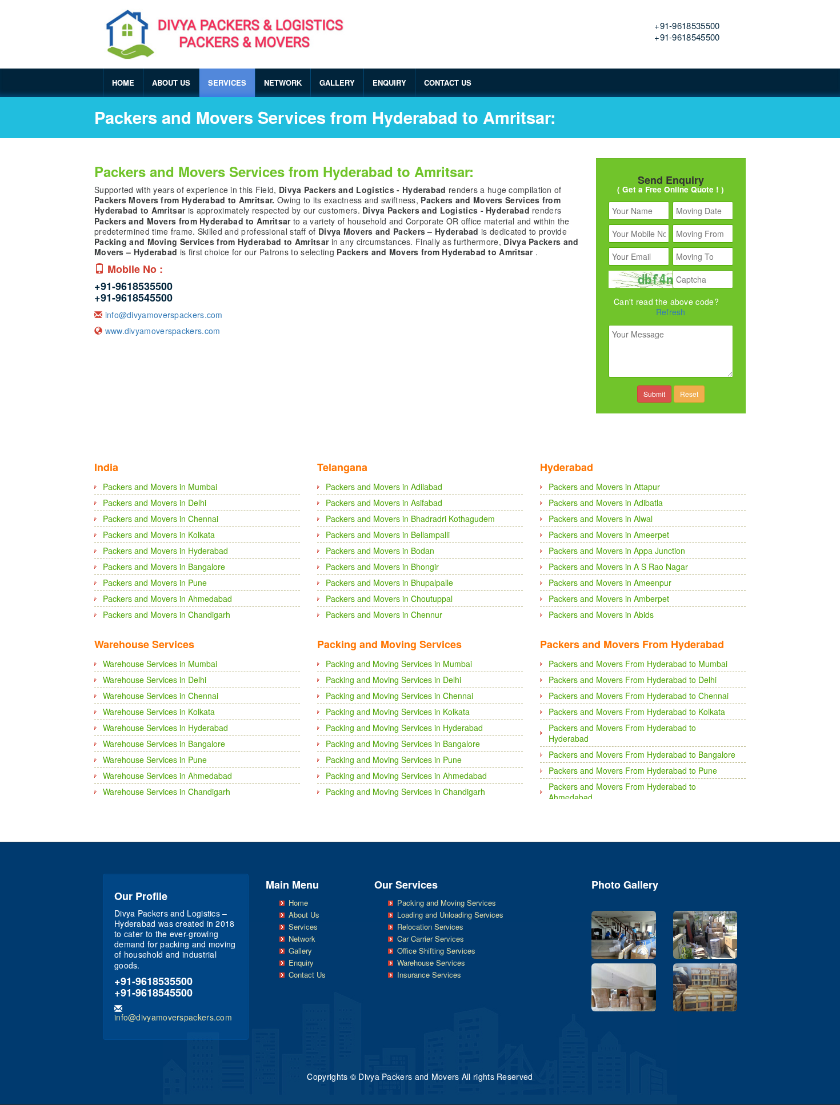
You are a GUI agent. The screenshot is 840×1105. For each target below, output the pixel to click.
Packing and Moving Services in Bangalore (403, 743)
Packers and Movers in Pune (155, 582)
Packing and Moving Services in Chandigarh (405, 791)
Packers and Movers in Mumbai (160, 486)
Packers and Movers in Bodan (380, 550)
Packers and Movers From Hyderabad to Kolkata (637, 711)
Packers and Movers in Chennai (160, 518)
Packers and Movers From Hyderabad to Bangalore (642, 754)
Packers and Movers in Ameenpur (610, 582)
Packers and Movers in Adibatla (606, 502)
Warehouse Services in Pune (155, 759)
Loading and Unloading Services (450, 914)
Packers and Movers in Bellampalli (388, 534)
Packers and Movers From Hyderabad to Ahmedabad (622, 792)
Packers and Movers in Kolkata (159, 534)
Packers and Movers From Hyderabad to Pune (633, 770)
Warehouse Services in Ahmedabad (167, 775)
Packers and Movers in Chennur (384, 614)
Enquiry (389, 82)
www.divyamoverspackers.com (163, 330)
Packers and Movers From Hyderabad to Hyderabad (622, 733)
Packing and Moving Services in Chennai (399, 695)
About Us (171, 82)
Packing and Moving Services (446, 902)
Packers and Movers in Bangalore (164, 566)
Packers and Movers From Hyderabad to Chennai (639, 695)
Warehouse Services (431, 962)
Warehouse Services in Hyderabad (165, 727)
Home (123, 82)
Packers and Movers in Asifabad (384, 502)
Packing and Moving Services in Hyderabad (404, 727)
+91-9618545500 (686, 37)
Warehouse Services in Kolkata (159, 711)
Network (283, 82)
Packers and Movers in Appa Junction (617, 550)
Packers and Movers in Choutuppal (389, 598)
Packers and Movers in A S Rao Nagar (618, 566)
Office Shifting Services (436, 950)
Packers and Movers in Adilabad (384, 486)
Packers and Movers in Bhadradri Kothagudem (410, 518)
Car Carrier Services (430, 938)
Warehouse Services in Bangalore (164, 743)
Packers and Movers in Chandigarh (166, 614)
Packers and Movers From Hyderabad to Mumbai (638, 663)
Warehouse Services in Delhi (154, 679)
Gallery (337, 82)
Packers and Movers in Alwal (601, 518)
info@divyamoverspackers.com (164, 314)
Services (227, 82)
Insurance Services (429, 974)
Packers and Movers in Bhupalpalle (389, 582)
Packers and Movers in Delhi (154, 502)
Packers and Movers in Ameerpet (609, 534)
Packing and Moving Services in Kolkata (398, 711)
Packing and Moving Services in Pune (394, 759)
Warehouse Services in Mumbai (160, 663)
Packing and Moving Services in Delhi (393, 679)
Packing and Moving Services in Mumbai (399, 663)
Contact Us (447, 82)
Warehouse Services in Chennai (160, 695)
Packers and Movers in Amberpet (609, 598)
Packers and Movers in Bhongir (382, 566)
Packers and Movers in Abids (601, 614)
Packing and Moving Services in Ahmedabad (406, 775)
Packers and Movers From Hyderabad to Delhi (633, 679)
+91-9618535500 (686, 25)
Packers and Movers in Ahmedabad (167, 598)
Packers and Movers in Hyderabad (165, 550)
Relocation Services (430, 926)
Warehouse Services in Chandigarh (166, 791)
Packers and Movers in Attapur (604, 486)
